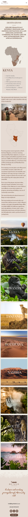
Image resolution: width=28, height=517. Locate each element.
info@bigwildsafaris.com (14, 503)
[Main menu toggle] (26, 2)
